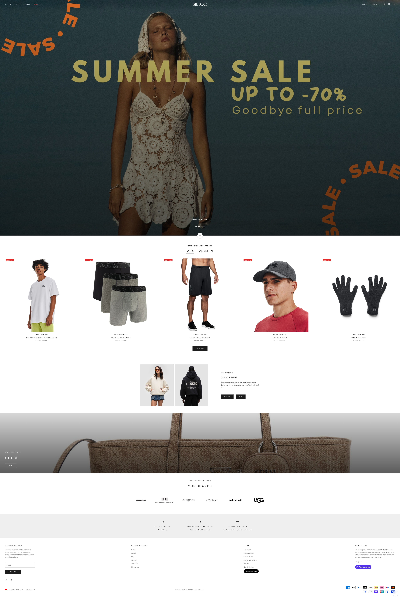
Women (206, 251)
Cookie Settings (249, 567)
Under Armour (41, 334)
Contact (133, 560)
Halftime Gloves (358, 337)
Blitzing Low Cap (279, 337)
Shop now (200, 226)
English (375, 4)
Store (11, 466)
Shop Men (200, 348)
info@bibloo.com (360, 562)
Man (17, 4)
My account (135, 567)
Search (133, 553)
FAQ (132, 557)
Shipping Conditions (250, 560)
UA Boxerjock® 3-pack (121, 337)
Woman (8, 4)
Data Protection (249, 553)
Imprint (246, 564)
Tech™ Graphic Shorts (200, 337)
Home (133, 550)
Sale (36, 4)
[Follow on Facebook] (6, 580)
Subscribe (13, 572)
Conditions (247, 550)
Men (190, 251)
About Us (134, 564)
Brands (26, 4)
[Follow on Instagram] (11, 580)
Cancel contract (251, 571)
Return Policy (248, 557)
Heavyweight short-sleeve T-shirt (41, 337)
